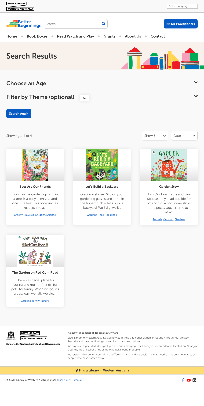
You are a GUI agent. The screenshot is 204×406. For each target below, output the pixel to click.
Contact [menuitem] (158, 36)
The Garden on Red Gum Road (35, 272)
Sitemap (78, 380)
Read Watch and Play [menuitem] (75, 36)
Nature (45, 300)
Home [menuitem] (11, 36)
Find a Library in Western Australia (104, 370)
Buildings (111, 214)
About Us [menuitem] (133, 36)
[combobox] (184, 135)
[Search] (104, 23)
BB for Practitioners (180, 24)
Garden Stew (169, 187)
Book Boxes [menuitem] (37, 36)
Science (51, 214)
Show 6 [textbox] (150, 136)
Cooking (168, 219)
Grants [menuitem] (109, 36)
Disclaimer (64, 380)
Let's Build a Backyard (102, 187)
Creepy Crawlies (24, 214)
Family (36, 300)
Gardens (40, 214)
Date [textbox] (177, 136)
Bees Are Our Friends (35, 187)
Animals (157, 219)
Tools (101, 214)
